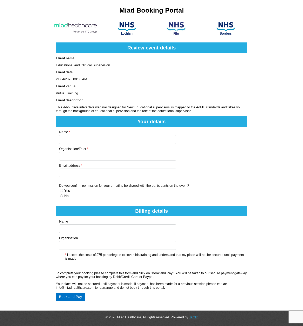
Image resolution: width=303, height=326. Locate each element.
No (66, 196)
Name (64, 132)
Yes (67, 190)
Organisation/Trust (73, 149)
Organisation (68, 238)
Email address (70, 165)
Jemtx (193, 317)
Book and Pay (70, 297)
